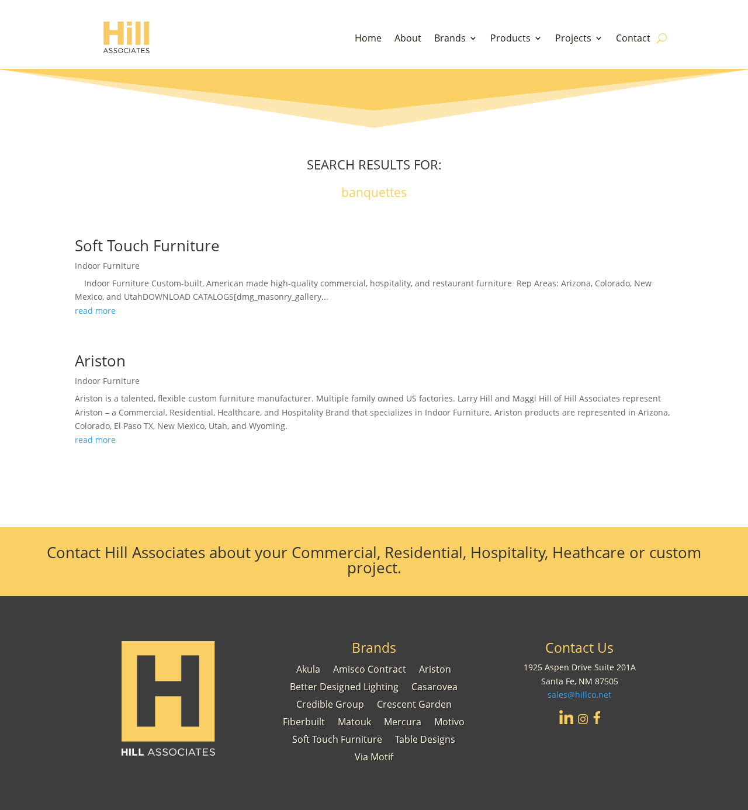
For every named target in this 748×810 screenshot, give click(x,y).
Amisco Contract (369, 668)
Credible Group (330, 703)
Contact (633, 39)
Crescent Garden (414, 703)
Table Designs (425, 738)
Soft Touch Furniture (147, 245)
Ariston (100, 360)
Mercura (402, 720)
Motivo (449, 720)
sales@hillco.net (579, 694)
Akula (308, 668)
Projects (573, 39)
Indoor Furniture (107, 265)
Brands (450, 39)
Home (368, 39)
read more (95, 310)
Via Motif (374, 755)
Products (510, 39)
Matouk (354, 720)
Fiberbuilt (304, 720)
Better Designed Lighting (344, 685)
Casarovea (434, 685)
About (407, 39)
